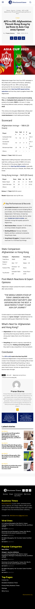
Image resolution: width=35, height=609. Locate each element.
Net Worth (5, 431)
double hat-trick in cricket (16, 218)
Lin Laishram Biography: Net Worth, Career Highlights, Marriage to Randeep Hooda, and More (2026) (11, 436)
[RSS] (30, 490)
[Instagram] (17, 409)
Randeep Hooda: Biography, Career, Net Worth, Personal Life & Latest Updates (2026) (12, 446)
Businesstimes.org (27, 594)
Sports (13, 10)
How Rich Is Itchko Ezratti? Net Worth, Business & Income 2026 (11, 467)
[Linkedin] (27, 490)
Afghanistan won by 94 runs (19, 375)
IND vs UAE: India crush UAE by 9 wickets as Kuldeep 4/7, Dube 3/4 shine (26, 418)
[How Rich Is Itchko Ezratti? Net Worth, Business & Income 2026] (28, 466)
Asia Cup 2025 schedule (18, 166)
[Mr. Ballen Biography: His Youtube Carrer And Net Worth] (28, 456)
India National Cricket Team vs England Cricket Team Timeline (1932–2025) (9, 418)
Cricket (18, 10)
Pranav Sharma (10, 33)
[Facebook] (11, 38)
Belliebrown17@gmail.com (19, 515)
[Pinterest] (19, 38)
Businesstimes (6, 503)
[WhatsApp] (23, 38)
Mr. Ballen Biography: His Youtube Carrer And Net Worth (11, 456)
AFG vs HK (7, 356)
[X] (15, 38)
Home (8, 10)
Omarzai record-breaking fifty (9, 377)
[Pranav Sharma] (17, 385)
